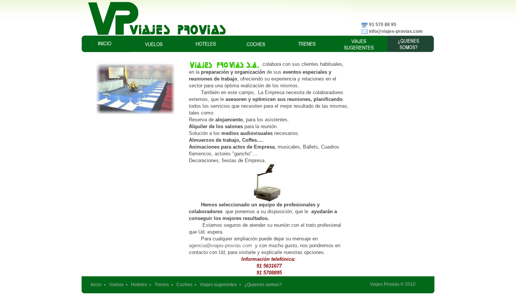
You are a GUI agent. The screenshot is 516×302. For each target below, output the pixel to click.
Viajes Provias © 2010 (393, 284)
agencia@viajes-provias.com (220, 245)
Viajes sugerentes (218, 284)
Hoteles (139, 284)
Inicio (96, 284)
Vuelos (116, 284)
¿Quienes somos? (263, 284)
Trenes (161, 284)
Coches (184, 284)
